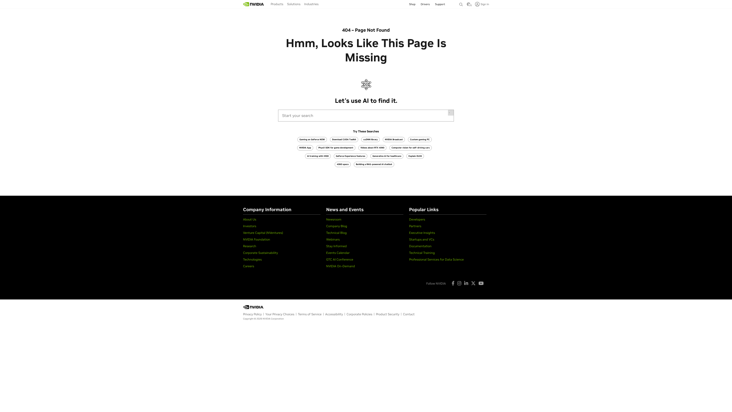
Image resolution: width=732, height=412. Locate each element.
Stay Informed (336, 246)
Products (277, 4)
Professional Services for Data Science (436, 259)
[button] (468, 5)
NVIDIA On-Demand (340, 266)
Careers (248, 266)
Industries (311, 4)
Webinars (333, 239)
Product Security (387, 314)
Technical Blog (336, 233)
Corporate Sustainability (260, 253)
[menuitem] (277, 4)
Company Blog (336, 226)
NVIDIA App (305, 147)
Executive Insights (422, 233)
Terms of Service (310, 314)
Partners (415, 226)
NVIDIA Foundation (256, 239)
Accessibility (334, 314)
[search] (366, 116)
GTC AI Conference (339, 259)
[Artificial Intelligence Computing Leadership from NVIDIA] (253, 4)
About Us (249, 219)
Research (249, 246)
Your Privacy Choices (279, 314)
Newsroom (333, 219)
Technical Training (422, 253)
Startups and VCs (421, 239)
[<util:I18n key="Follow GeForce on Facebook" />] (453, 283)
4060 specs (343, 164)
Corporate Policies (359, 314)
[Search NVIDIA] (461, 3)
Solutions (293, 4)
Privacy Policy (252, 314)
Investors (249, 226)
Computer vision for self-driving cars (411, 147)
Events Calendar (338, 253)
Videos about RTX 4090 (372, 147)
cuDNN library (370, 139)
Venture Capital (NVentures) (263, 233)
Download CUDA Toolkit (344, 139)
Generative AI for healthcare (386, 156)
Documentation (420, 246)
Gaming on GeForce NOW (312, 139)
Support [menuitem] (440, 4)
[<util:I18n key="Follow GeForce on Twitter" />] (473, 283)
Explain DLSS (415, 156)
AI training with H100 (318, 156)
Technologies (252, 259)
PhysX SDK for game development (335, 147)
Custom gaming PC (420, 139)
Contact (409, 314)
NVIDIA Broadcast (394, 139)
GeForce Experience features (350, 156)
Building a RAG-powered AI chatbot (374, 164)
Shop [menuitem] (412, 4)
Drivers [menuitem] (425, 4)
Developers (417, 219)
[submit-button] (451, 113)
